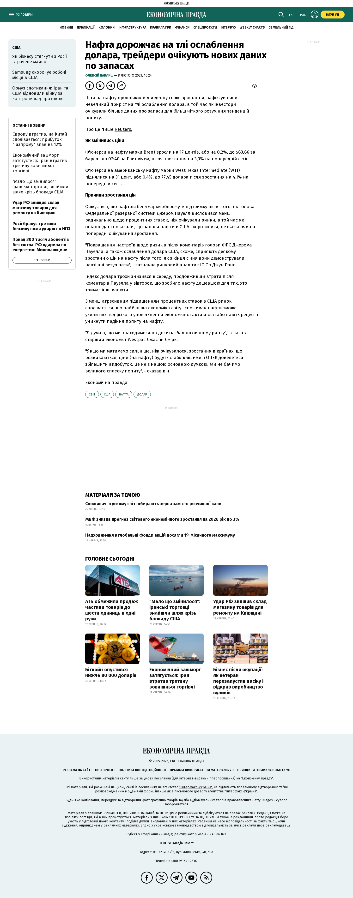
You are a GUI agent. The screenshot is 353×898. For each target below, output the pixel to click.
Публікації (86, 27)
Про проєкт (105, 770)
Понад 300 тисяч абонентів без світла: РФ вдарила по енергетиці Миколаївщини (40, 244)
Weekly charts (252, 27)
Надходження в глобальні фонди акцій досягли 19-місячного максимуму (160, 535)
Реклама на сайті (77, 770)
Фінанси (182, 27)
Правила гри (160, 27)
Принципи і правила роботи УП (263, 770)
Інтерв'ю (228, 27)
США (107, 394)
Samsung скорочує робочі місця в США (39, 75)
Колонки (106, 27)
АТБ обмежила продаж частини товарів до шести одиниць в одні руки (111, 610)
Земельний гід (281, 27)
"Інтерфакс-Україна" (195, 787)
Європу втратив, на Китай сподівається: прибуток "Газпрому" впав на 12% (39, 139)
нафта (123, 394)
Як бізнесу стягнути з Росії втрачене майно (39, 59)
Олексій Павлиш (99, 75)
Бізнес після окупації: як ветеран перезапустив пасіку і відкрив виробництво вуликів (238, 681)
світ (92, 394)
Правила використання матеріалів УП (202, 770)
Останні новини (29, 125)
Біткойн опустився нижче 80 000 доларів (110, 672)
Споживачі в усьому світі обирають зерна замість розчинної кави (153, 503)
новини (66, 27)
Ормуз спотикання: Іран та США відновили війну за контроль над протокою (40, 93)
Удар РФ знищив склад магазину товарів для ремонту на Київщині (240, 607)
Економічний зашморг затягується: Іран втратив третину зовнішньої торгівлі (175, 678)
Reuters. (123, 129)
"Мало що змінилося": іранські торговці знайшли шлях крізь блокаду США (174, 610)
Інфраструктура (132, 27)
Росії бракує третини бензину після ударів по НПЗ (41, 226)
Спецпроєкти (205, 27)
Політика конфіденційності (142, 770)
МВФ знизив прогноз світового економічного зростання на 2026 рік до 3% (162, 519)
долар (142, 394)
